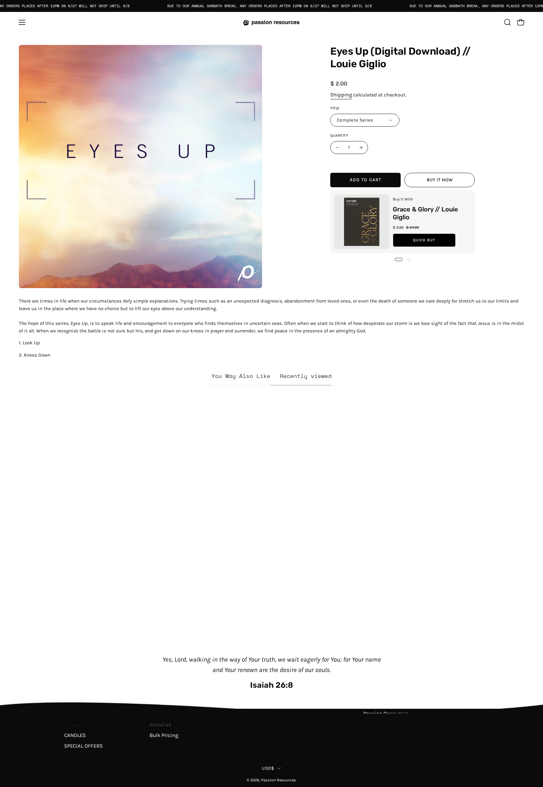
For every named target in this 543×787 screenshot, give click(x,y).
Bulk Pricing (164, 735)
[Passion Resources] (271, 22)
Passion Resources (278, 780)
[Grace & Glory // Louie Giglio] (361, 221)
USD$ (268, 768)
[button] (507, 22)
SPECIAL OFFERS (83, 746)
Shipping (341, 94)
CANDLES (75, 735)
